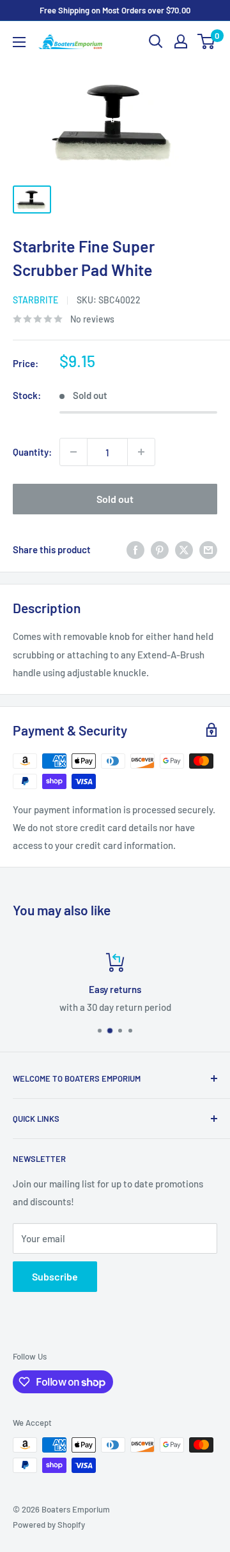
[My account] (180, 41)
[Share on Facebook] (135, 549)
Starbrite (35, 299)
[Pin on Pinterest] (160, 549)
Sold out (115, 499)
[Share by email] (208, 549)
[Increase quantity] (141, 452)
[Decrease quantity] (73, 452)
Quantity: (32, 452)
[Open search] (156, 41)
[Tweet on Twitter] (184, 549)
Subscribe (55, 1276)
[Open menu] (19, 42)
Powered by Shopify (49, 1524)
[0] (207, 41)
